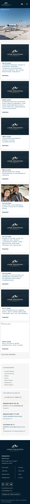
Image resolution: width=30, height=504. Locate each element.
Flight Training (8, 380)
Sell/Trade (4, 471)
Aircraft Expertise (9, 371)
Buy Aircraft (5, 467)
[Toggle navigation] (22, 4)
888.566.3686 (5, 458)
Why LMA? (21, 471)
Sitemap (17, 500)
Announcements (9, 373)
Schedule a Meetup (13, 397)
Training (20, 467)
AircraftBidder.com (7, 490)
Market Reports (8, 384)
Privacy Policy (24, 500)
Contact (20, 477)
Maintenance (8, 382)
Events (6, 378)
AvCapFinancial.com (7, 488)
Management (6, 477)
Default (6, 375)
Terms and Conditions (7, 501)
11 (14, 354)
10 (13, 354)
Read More (5, 75)
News (19, 474)
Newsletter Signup (11, 494)
